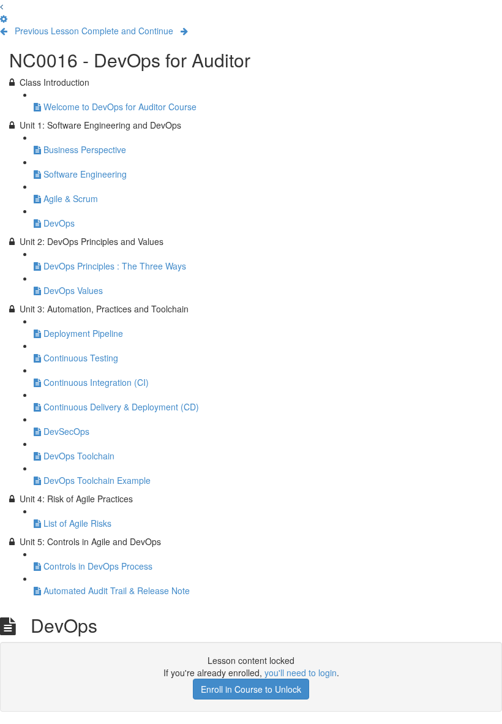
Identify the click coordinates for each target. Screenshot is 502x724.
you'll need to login (300, 672)
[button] (1, 6)
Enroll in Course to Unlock (251, 689)
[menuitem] (3, 18)
